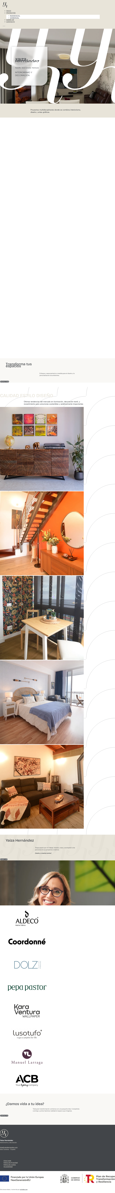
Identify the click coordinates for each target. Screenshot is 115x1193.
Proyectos (10, 13)
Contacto (10, 22)
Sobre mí (10, 20)
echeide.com (23, 1189)
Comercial (14, 18)
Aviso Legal (7, 1160)
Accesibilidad (8, 1167)
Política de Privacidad (11, 1162)
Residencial (15, 16)
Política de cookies (10, 1165)
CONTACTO (4, 1115)
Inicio (8, 11)
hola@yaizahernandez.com (9, 1147)
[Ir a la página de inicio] (5, 7)
